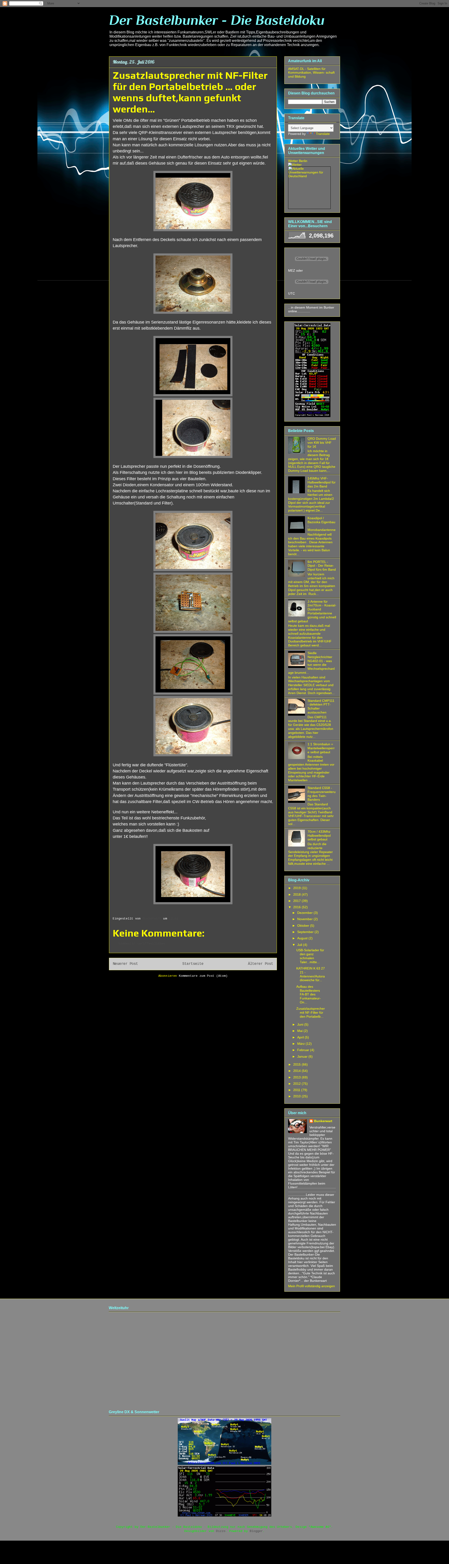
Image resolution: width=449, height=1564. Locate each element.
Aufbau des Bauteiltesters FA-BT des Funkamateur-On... (308, 994)
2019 (297, 888)
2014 (297, 1071)
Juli (300, 945)
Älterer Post (260, 964)
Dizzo (220, 1531)
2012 (297, 1083)
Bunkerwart (323, 1121)
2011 (297, 1090)
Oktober (303, 925)
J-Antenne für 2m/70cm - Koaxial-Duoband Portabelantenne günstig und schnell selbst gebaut (312, 611)
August (302, 938)
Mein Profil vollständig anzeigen (311, 1286)
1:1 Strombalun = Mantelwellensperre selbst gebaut (321, 748)
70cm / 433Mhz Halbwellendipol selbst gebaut (319, 835)
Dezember (305, 913)
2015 (297, 1064)
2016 (297, 907)
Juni (300, 1024)
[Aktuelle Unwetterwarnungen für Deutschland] (309, 176)
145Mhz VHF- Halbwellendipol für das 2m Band (322, 482)
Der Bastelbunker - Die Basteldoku (217, 20)
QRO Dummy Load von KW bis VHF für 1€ (322, 442)
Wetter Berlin (297, 161)
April (301, 1037)
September (306, 932)
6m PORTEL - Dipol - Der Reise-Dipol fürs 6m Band (322, 566)
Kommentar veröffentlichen (142, 943)
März (301, 1043)
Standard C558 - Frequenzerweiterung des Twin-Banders (322, 793)
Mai (300, 1031)
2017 (297, 901)
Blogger (256, 1531)
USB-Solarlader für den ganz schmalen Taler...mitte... (310, 956)
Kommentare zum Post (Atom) (203, 976)
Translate (323, 134)
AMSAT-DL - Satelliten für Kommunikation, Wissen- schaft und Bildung (311, 73)
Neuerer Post (125, 964)
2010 (297, 1096)
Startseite (192, 964)
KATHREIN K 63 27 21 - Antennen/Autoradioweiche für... (310, 974)
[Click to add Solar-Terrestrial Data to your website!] (312, 416)
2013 (297, 1077)
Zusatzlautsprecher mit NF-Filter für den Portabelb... (310, 1012)
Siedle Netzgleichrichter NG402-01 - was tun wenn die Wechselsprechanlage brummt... (311, 662)
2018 (297, 894)
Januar (302, 1056)
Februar (303, 1050)
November (305, 919)
